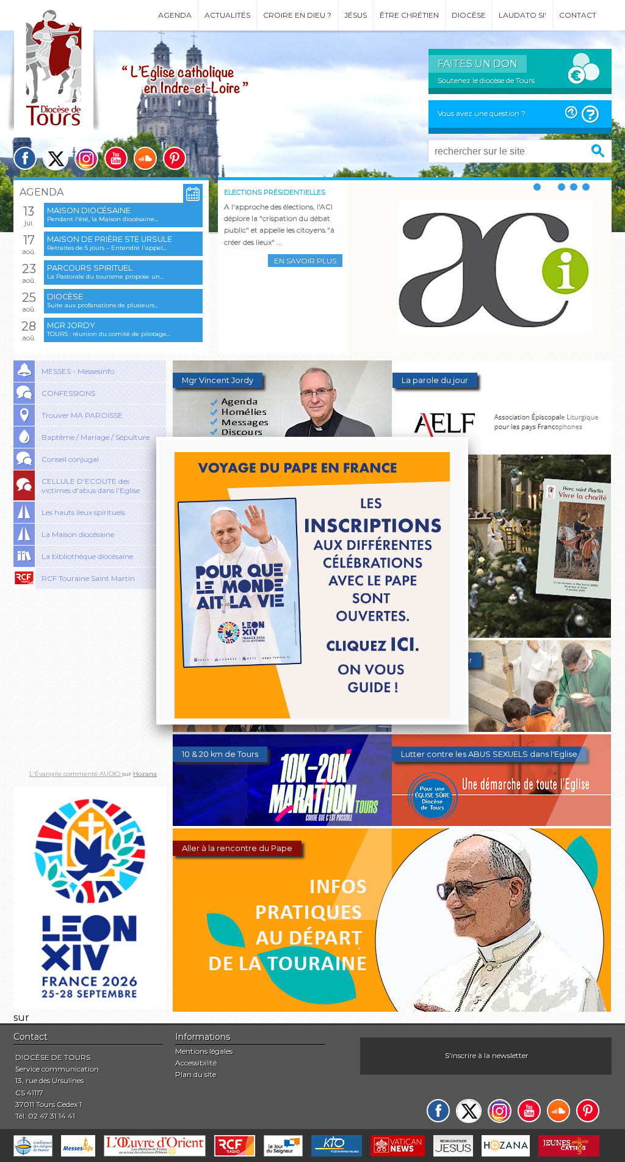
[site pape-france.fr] (89, 1006)
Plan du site (195, 1074)
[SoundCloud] (145, 158)
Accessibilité (196, 1062)
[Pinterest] (174, 158)
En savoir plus (305, 260)
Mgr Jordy (71, 325)
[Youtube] (116, 158)
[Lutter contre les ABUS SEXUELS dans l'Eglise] (501, 822)
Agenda (175, 15)
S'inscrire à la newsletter (487, 1055)
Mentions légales (204, 1051)
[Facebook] (25, 158)
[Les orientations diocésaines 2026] (282, 728)
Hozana (145, 774)
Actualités (227, 15)
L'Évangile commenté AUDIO (75, 774)
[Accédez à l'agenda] (193, 194)
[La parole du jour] (502, 449)
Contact (577, 15)
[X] (55, 158)
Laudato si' (522, 15)
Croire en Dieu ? (297, 15)
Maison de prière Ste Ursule (109, 239)
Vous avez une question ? (482, 113)
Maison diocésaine (89, 210)
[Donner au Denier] (501, 728)
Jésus (355, 15)
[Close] (468, 437)
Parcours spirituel (89, 267)
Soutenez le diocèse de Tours (486, 80)
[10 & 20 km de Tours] (282, 822)
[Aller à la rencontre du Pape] (392, 1008)
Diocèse (469, 15)
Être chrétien (409, 15)
